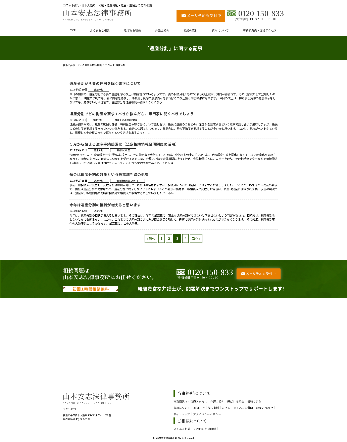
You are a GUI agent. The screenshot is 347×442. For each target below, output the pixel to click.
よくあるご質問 (243, 408)
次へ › (196, 238)
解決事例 (213, 408)
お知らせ (199, 408)
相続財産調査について (127, 180)
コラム (226, 408)
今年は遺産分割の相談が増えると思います (105, 204)
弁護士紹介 (162, 30)
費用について (220, 30)
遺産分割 (98, 89)
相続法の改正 (123, 150)
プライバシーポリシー (207, 414)
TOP (73, 30)
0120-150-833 (261, 13)
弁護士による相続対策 (126, 119)
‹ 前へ (151, 238)
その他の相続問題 (204, 429)
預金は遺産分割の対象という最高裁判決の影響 (109, 174)
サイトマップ (182, 414)
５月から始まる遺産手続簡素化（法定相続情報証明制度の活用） (124, 144)
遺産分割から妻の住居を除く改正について (105, 83)
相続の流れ (191, 30)
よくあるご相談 (100, 30)
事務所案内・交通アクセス (260, 30)
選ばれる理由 (132, 30)
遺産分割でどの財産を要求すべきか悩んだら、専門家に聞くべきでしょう (131, 113)
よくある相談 (182, 429)
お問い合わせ (264, 408)
